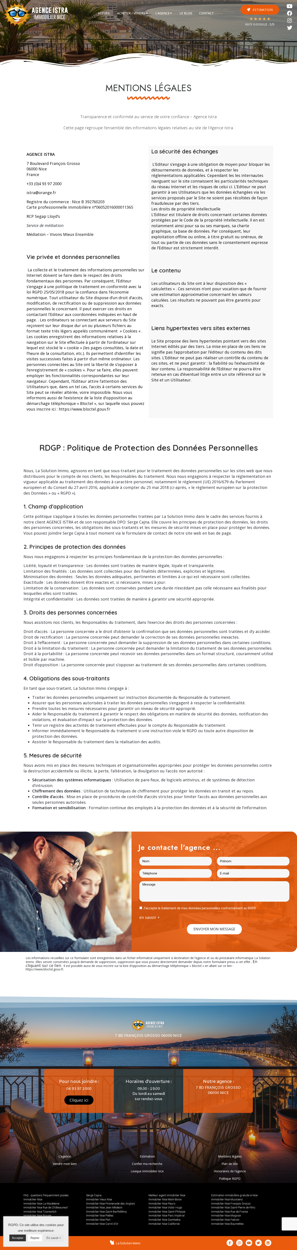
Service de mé (38, 225)
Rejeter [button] (34, 1238)
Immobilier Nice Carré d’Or (102, 1223)
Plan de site (230, 1164)
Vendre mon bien (65, 1164)
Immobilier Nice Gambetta (164, 1219)
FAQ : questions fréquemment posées (46, 1195)
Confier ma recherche (147, 1164)
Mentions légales (230, 1156)
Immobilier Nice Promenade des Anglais (110, 1203)
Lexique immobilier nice (147, 1171)
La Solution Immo (128, 1243)
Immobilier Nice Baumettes (227, 1223)
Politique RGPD (229, 1178)
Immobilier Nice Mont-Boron (165, 1199)
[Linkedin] (268, 1243)
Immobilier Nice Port (98, 1219)
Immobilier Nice (32, 1199)
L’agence (64, 1156)
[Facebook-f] (230, 1243)
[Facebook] (289, 13)
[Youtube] (289, 6)
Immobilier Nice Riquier (37, 1215)
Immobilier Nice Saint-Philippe (166, 1211)
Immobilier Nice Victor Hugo (165, 1207)
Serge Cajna (94, 1195)
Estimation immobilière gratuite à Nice (234, 1195)
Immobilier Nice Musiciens (227, 1199)
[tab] (104, 13)
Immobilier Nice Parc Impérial (166, 1215)
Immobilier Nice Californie (164, 1223)
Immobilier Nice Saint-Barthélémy (106, 1211)
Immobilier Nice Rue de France (229, 1211)
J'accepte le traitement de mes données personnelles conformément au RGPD (199, 908)
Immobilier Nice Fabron (225, 1219)
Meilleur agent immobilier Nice (166, 1195)
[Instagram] (289, 20)
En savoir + (54, 1238)
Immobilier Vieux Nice (99, 1199)
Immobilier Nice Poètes (99, 1215)
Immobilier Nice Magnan (226, 1215)
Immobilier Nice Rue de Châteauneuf (45, 1207)
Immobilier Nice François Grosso (230, 1203)
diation (56, 225)
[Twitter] (289, 28)
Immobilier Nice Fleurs (161, 1203)
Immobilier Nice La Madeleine (41, 1203)
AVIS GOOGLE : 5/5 (260, 25)
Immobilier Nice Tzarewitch (40, 1211)
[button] (259, 10)
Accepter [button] (17, 1238)
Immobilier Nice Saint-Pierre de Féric (233, 1207)
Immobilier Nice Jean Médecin (104, 1207)
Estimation (147, 1156)
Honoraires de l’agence (230, 1171)
